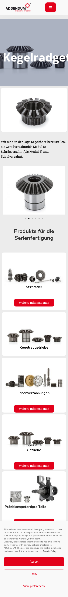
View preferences (34, 586)
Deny (34, 573)
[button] (25, 218)
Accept (34, 561)
